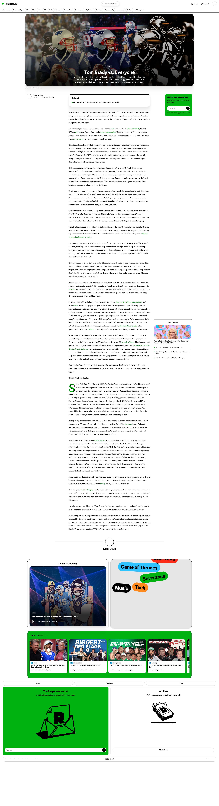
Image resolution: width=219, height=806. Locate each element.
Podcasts (206, 4)
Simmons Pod (67, 10)
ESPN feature (99, 440)
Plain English (139, 10)
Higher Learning (109, 10)
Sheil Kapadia (41, 621)
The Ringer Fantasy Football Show (79, 670)
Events (58, 10)
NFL (33, 10)
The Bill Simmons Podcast (38, 670)
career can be (78, 139)
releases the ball (133, 129)
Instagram (209, 759)
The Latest (6, 10)
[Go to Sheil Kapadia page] (33, 621)
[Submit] (188, 108)
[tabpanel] (109, 102)
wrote (75, 305)
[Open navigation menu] (214, 3)
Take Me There (163, 750)
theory (102, 484)
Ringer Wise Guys (153, 670)
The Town (129, 10)
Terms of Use (8, 759)
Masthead (109, 683)
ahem (91, 329)
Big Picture (89, 10)
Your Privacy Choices (24, 759)
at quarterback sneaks (128, 326)
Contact (37, 683)
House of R (120, 10)
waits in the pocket (108, 132)
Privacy (15, 759)
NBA (27, 10)
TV (45, 10)
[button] (110, 3)
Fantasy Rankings (18, 10)
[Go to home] (10, 4)
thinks (77, 132)
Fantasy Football (77, 663)
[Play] (48, 650)
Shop (181, 683)
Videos (196, 4)
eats (112, 129)
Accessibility (34, 759)
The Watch (99, 10)
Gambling (154, 663)
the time (128, 424)
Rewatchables (79, 10)
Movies (51, 10)
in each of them (128, 342)
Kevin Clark (39, 95)
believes (72, 289)
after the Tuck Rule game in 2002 (129, 302)
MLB (39, 10)
